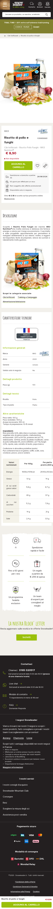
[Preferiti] (37, 165)
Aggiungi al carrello (18, 165)
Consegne (8, 797)
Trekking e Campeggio (27, 297)
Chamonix (18, 738)
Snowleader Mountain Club (16, 791)
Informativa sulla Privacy (20, 892)
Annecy (6, 738)
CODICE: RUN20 (22, 27)
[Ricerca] (49, 12)
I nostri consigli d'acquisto (15, 785)
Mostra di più (9, 199)
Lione (29, 738)
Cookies (36, 892)
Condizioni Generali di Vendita (25, 887)
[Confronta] (45, 165)
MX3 (6, 131)
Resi (5, 803)
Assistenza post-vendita (15, 815)
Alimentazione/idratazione (14, 302)
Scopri (36, 27)
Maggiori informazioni (13, 767)
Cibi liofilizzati (12, 36)
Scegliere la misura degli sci (16, 809)
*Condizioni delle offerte (25, 882)
